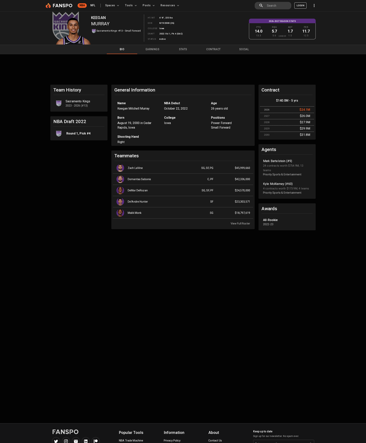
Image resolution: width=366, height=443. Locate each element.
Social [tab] (244, 49)
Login (300, 5)
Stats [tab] (183, 49)
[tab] (113, 5)
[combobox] (277, 5)
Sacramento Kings (106, 30)
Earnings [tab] (152, 49)
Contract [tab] (213, 49)
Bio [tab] (122, 49)
